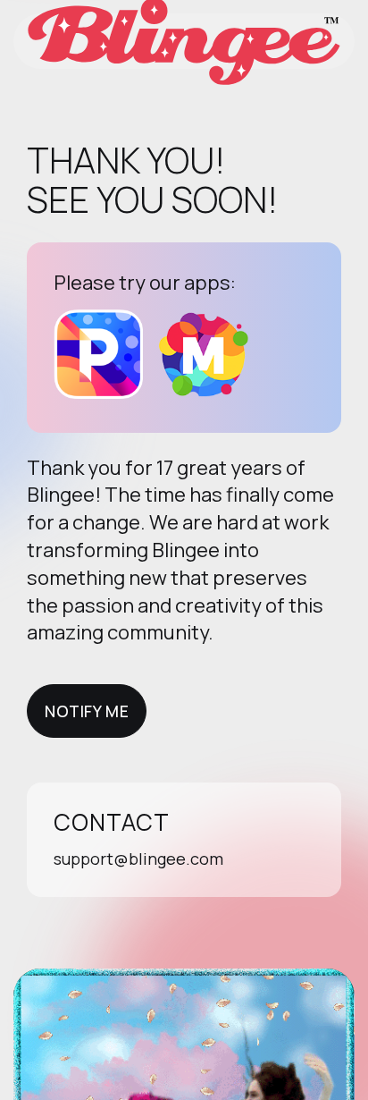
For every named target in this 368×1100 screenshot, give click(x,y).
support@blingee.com (138, 858)
